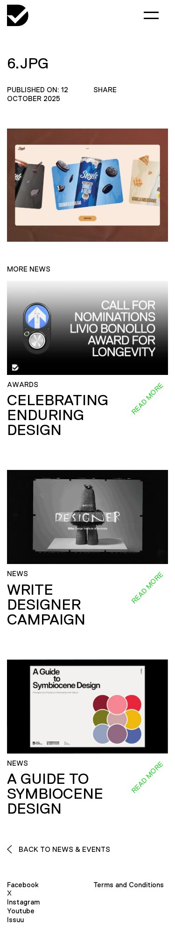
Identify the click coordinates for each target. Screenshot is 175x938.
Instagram (23, 902)
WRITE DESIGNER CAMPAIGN (46, 604)
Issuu (15, 920)
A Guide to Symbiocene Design (55, 793)
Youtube (21, 911)
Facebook (23, 885)
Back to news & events (63, 849)
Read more (147, 398)
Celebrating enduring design (57, 415)
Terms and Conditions (128, 885)
